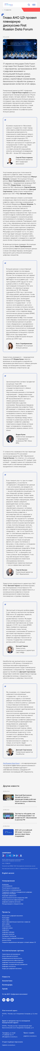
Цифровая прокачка (8, 934)
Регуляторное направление (10, 888)
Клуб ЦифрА (5, 918)
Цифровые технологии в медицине (12, 962)
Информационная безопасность (12, 958)
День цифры (6, 924)
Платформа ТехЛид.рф (9, 936)
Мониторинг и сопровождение (11, 890)
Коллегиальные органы (13, 951)
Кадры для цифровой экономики (12, 968)
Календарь (7, 985)
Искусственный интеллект (10, 956)
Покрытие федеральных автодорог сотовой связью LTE (19, 942)
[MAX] (12, 1000)
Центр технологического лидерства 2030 (14, 897)
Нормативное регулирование (11, 954)
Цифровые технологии (9, 966)
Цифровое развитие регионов (11, 902)
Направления (8, 881)
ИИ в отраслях (6, 926)
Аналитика (7, 981)
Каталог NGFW (6, 940)
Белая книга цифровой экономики (12, 915)
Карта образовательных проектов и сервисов (16, 922)
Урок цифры (5, 920)
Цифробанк (5, 930)
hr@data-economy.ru (8, 1045)
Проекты (6, 912)
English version (8, 873)
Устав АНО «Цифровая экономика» (15, 994)
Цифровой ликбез (7, 928)
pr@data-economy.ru (30, 1036)
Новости (6, 977)
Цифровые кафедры (8, 932)
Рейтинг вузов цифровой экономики (13, 938)
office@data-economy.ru (9, 1037)
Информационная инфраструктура (12, 900)
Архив (4, 989)
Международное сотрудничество (12, 904)
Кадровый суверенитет (9, 895)
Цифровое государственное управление (14, 964)
